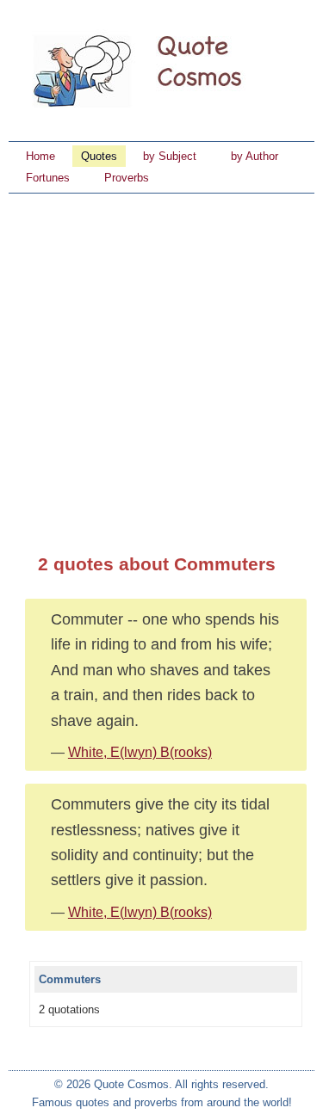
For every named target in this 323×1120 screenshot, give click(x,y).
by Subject (169, 156)
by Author (254, 156)
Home (40, 156)
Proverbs (126, 177)
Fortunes (48, 177)
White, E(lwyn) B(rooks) (140, 752)
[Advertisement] (161, 363)
